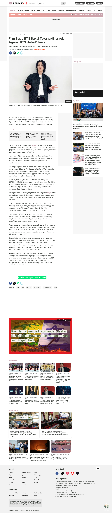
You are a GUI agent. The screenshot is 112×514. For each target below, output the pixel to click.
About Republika (13, 493)
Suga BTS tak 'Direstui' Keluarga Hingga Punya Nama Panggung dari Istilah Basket (47, 136)
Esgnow (11, 482)
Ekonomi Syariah (23, 10)
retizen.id (99, 3)
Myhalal (25, 14)
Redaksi (24, 493)
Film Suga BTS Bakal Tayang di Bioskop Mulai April (32, 135)
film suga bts (37, 287)
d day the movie (47, 287)
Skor (35, 472)
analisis (61, 10)
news (54, 10)
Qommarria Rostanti (39, 49)
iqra (48, 10)
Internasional (12, 480)
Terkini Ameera (78, 101)
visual (89, 10)
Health (19, 14)
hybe (55, 287)
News (10, 477)
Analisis (24, 477)
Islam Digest (37, 475)
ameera (12, 10)
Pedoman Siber (38, 493)
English (36, 482)
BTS (44, 124)
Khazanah (11, 475)
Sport (35, 477)
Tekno (30, 14)
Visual (23, 482)
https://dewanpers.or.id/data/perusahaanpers (23, 505)
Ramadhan (25, 485)
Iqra (23, 475)
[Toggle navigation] (10, 3)
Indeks (100, 10)
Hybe (34, 145)
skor (33, 10)
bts (23, 287)
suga (18, 287)
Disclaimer (12, 495)
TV (94, 10)
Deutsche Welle (79, 3)
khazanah (40, 10)
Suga (49, 193)
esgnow (81, 10)
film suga (28, 287)
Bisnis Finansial (71, 10)
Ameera (15, 34)
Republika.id (90, 3)
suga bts (11, 287)
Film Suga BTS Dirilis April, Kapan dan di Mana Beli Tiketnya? (16, 135)
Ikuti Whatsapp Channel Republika (33, 278)
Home (10, 34)
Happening (13, 14)
